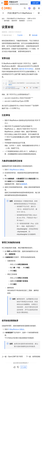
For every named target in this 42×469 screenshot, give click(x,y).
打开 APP (35, 3)
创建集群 (24, 184)
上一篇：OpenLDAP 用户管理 (12, 356)
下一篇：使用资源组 (33, 356)
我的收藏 (34, 35)
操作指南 (6, 20)
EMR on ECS (32, 18)
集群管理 (14, 20)
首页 (3, 18)
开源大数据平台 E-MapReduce (16, 18)
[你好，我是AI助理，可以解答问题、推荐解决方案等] (29, 8)
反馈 (24, 367)
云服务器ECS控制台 (25, 69)
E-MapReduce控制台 (16, 169)
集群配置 (22, 20)
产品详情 (20, 35)
